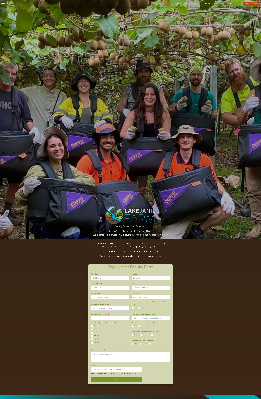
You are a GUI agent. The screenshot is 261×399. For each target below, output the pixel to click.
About (186, 3)
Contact (235, 3)
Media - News (218, 3)
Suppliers (207, 3)
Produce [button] (195, 3)
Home (178, 3)
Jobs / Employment (251, 3)
